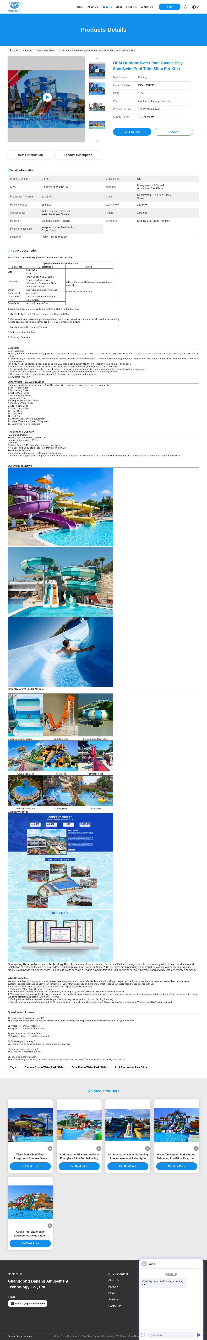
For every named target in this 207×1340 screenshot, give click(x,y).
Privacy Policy (15, 1336)
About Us (113, 1280)
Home (80, 6)
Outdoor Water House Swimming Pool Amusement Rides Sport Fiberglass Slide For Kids (128, 1156)
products (107, 6)
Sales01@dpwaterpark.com (30, 1303)
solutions (131, 6)
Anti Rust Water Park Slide (131, 1067)
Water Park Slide (45, 50)
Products (27, 50)
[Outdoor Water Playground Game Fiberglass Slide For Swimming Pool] (79, 1125)
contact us (147, 6)
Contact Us (114, 1306)
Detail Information (30, 155)
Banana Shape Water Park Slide (44, 1067)
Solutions (113, 1299)
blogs (119, 6)
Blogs (111, 1293)
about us (92, 6)
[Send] (199, 1334)
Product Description (78, 155)
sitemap (28, 1336)
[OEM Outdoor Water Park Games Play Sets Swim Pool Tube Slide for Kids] (46, 99)
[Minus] (199, 1264)
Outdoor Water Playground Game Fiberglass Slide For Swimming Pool (79, 1156)
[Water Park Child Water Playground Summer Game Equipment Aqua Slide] (30, 1125)
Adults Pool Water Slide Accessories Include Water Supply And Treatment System (30, 1234)
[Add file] (143, 1334)
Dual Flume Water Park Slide (89, 1067)
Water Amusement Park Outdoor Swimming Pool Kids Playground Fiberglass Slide (177, 1156)
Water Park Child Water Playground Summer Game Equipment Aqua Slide (30, 1156)
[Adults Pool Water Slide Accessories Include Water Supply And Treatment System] (30, 1202)
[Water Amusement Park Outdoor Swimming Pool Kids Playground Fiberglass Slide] (176, 1125)
